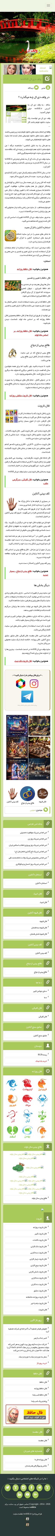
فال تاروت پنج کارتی (39, 1265)
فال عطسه (42, 1440)
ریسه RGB (42, 1054)
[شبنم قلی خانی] (12, 70)
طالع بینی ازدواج (40, 972)
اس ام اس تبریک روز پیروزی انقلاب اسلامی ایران (28, 845)
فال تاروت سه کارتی (38, 1252)
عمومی (33, 810)
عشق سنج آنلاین (40, 1035)
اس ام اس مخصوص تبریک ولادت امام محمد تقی (28, 857)
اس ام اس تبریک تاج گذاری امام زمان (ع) (31, 851)
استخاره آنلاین (41, 883)
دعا (45, 997)
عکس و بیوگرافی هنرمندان (36, 1466)
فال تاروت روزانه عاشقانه (36, 1297)
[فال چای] (39, 770)
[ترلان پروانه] (28, 70)
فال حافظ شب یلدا (39, 1395)
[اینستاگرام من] (23, 1487)
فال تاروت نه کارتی (39, 1278)
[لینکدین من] (19, 1494)
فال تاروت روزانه (40, 1227)
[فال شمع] (17, 748)
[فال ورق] (17, 770)
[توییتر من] (8, 1487)
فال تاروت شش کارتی (38, 1271)
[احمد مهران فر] (44, 70)
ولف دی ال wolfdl (30, 79)
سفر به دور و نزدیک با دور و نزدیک (33, 1357)
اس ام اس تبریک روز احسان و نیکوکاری (31, 864)
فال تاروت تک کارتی (39, 1246)
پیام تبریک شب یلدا (39, 1401)
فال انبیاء (43, 902)
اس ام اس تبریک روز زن (37, 839)
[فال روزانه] (17, 726)
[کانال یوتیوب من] (27, 1494)
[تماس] (16, 1487)
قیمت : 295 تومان (27, 1210)
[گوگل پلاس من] (35, 1494)
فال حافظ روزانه (40, 1388)
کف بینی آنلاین (41, 563)
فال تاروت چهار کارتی (38, 1259)
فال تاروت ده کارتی (39, 1284)
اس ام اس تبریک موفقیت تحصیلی (33, 832)
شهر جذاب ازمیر (40, 1338)
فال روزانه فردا (41, 1459)
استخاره (47, 261)
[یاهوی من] (47, 1487)
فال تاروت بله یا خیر (39, 1303)
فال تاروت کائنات (40, 1240)
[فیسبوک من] (31, 1487)
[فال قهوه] (39, 748)
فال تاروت (35, 471)
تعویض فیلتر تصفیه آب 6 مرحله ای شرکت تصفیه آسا (28, 1330)
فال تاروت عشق (40, 1290)
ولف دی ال (28, 50)
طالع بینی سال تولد (39, 1198)
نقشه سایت (18, 1514)
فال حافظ (20, 315)
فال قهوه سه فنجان (39, 927)
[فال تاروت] (39, 726)
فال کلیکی (43, 1016)
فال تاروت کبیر (41, 1233)
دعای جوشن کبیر (40, 991)
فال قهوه (43, 921)
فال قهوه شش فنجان (38, 934)
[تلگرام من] (39, 1487)
